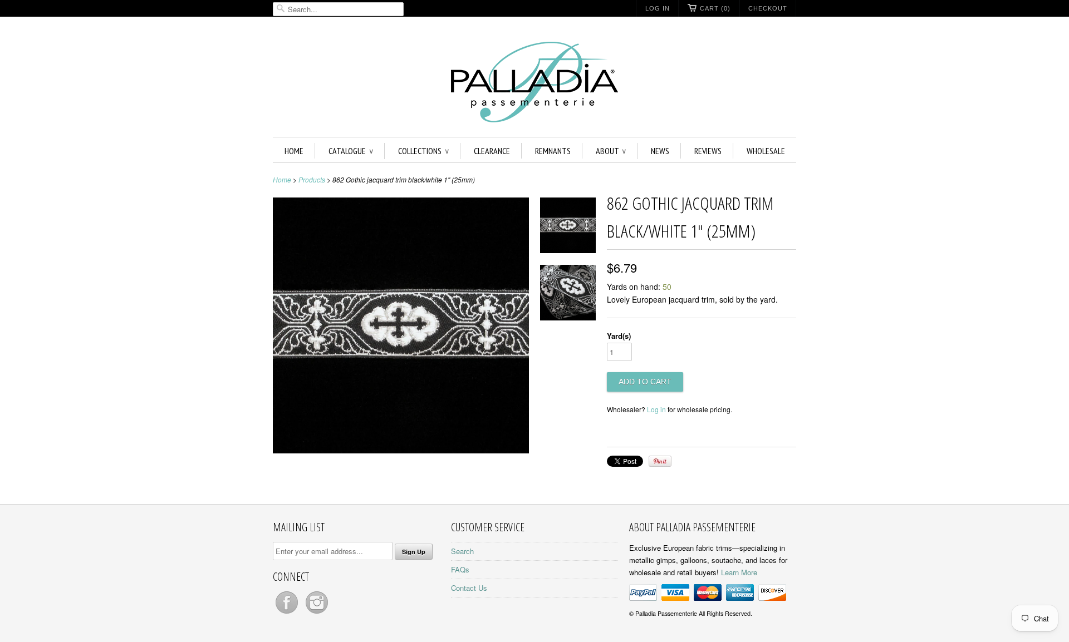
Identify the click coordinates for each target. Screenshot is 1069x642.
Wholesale (766, 150)
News (660, 150)
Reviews (708, 150)
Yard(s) (619, 335)
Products (311, 179)
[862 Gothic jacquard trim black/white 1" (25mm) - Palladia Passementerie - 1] (568, 227)
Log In (657, 8)
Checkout (767, 8)
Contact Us (469, 587)
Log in (656, 409)
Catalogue (350, 150)
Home (294, 150)
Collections (423, 150)
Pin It (660, 461)
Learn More (739, 572)
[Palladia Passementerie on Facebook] (288, 613)
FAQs (460, 569)
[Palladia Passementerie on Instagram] (317, 613)
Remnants (553, 150)
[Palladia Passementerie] (534, 84)
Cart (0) (715, 8)
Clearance (492, 150)
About (611, 150)
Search (462, 551)
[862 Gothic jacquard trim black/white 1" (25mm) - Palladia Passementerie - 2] (568, 294)
